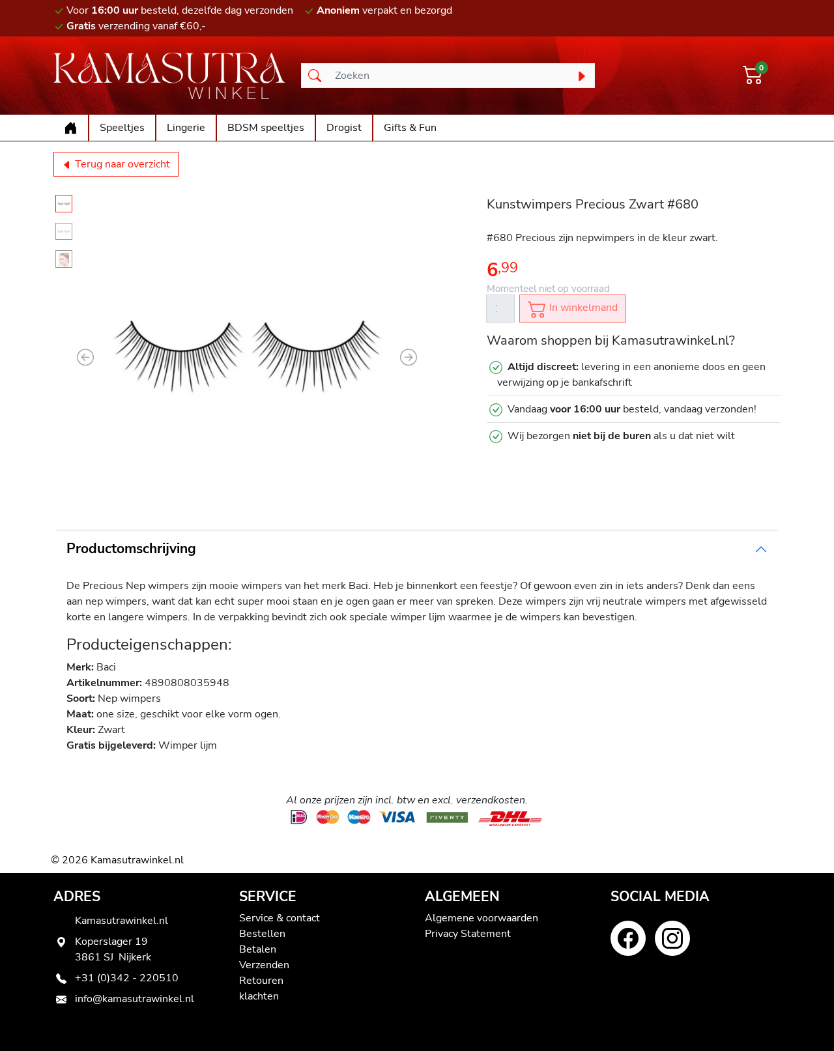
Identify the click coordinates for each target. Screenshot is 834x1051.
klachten (259, 996)
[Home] (71, 128)
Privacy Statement (468, 934)
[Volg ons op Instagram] (672, 938)
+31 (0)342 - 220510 (127, 978)
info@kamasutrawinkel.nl (134, 999)
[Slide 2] (63, 231)
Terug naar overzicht (121, 164)
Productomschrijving (131, 549)
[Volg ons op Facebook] (628, 938)
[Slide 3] (63, 259)
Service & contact (279, 918)
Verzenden (264, 965)
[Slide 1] (63, 203)
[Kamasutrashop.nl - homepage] (169, 75)
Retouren (261, 980)
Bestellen (262, 934)
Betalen (257, 949)
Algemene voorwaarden (481, 918)
